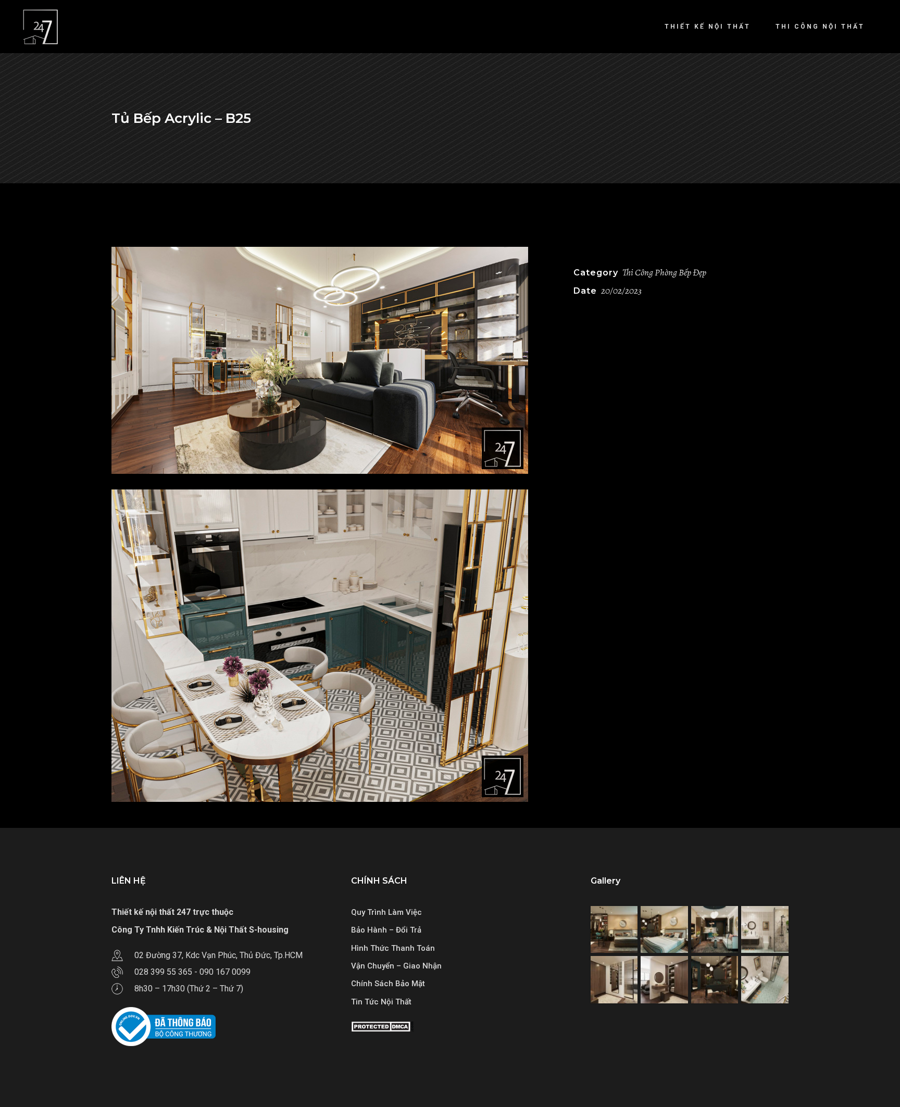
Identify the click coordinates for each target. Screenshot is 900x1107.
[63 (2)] (334, 360)
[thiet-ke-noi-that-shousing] (614, 929)
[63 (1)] (334, 645)
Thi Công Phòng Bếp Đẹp (664, 272)
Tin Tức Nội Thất (381, 1002)
